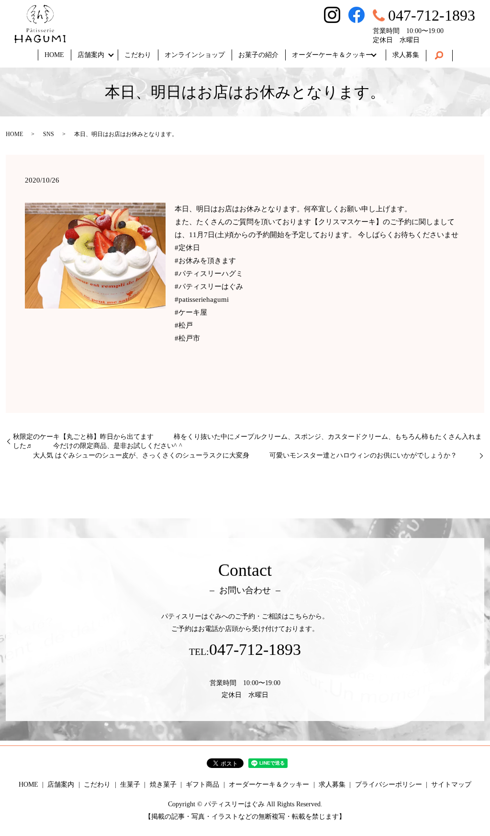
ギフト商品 (202, 784)
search (439, 55)
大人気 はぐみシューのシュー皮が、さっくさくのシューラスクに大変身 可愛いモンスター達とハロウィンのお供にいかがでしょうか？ (255, 455)
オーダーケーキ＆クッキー (332, 54)
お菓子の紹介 (258, 54)
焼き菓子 (163, 784)
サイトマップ (451, 784)
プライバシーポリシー (388, 784)
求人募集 (405, 54)
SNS (48, 134)
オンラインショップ (195, 54)
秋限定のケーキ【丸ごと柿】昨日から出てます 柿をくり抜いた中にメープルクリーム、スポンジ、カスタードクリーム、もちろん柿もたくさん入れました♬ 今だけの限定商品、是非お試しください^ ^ (247, 441)
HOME (54, 54)
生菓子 (130, 784)
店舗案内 (91, 54)
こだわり (137, 54)
